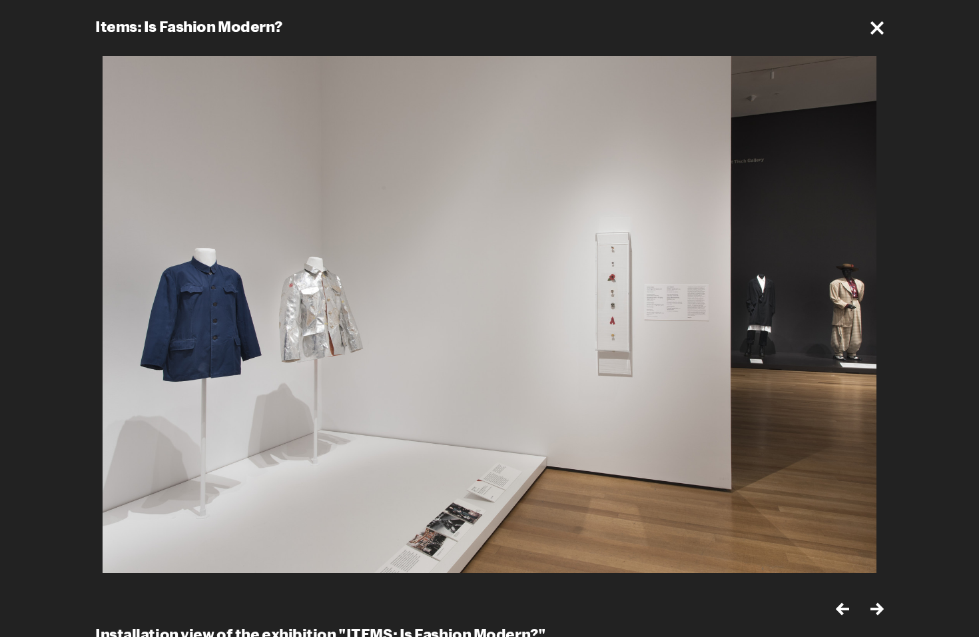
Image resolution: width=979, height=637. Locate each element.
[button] (877, 28)
